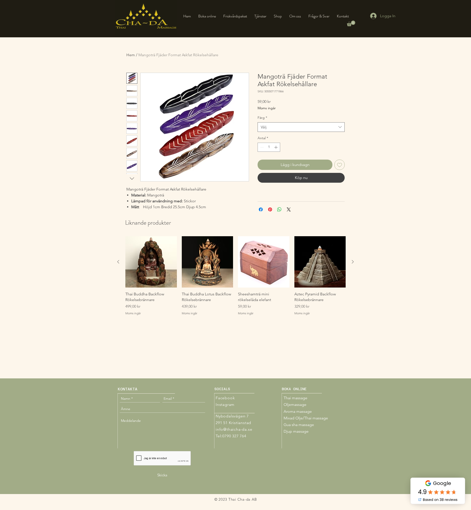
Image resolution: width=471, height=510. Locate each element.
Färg (262, 117)
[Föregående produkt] (118, 262)
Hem (130, 55)
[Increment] (276, 147)
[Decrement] (261, 147)
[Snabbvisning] (151, 262)
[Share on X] (289, 209)
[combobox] (301, 127)
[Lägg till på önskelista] (339, 165)
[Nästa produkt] (353, 262)
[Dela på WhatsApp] (279, 209)
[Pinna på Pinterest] (270, 209)
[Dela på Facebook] (261, 209)
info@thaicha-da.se (234, 429)
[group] (235, 278)
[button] (351, 23)
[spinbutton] (268, 147)
